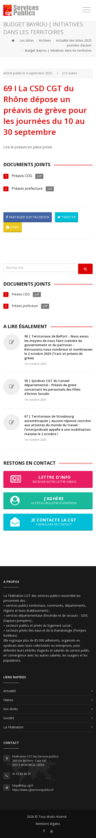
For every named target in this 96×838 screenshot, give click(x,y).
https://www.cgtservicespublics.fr (33, 790)
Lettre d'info (55, 479)
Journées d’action (79, 45)
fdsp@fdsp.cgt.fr (22, 786)
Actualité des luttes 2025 (74, 40)
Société (8, 718)
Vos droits (10, 709)
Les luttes (27, 40)
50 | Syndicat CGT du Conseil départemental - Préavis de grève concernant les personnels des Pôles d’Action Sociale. (52, 387)
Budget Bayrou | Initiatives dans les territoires (58, 50)
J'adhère (53, 500)
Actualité (9, 691)
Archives (45, 40)
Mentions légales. (48, 824)
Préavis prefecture (27, 188)
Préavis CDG (22, 175)
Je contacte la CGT (53, 521)
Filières (8, 700)
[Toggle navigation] (86, 9)
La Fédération (13, 727)
